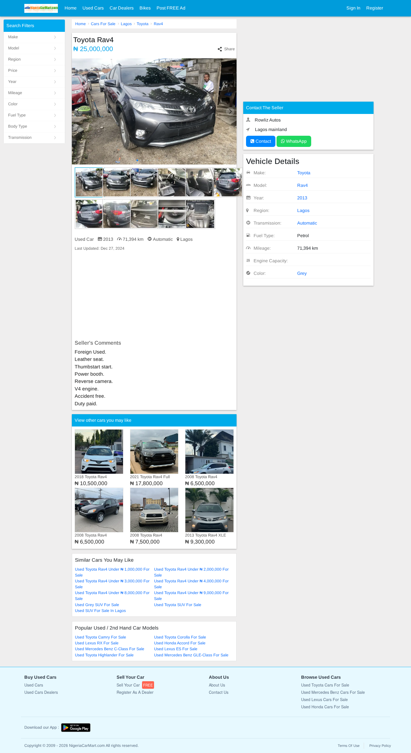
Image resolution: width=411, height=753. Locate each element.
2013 (302, 198)
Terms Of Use (349, 746)
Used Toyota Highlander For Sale (104, 655)
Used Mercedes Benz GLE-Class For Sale (191, 655)
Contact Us (218, 692)
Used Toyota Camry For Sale (100, 637)
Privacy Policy (380, 746)
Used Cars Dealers (41, 692)
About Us (217, 685)
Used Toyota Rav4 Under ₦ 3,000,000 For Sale (112, 584)
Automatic (307, 223)
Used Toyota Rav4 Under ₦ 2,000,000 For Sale (191, 572)
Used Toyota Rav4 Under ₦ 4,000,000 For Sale (191, 584)
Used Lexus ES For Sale (175, 649)
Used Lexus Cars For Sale (324, 699)
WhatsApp (296, 141)
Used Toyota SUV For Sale (177, 604)
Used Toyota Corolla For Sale (180, 637)
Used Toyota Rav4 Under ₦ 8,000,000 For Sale (112, 595)
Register (374, 8)
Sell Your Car (135, 685)
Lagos (126, 24)
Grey (302, 273)
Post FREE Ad (171, 8)
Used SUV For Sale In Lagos (100, 610)
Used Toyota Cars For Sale (325, 685)
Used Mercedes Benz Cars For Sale (333, 692)
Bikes (145, 8)
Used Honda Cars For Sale (325, 706)
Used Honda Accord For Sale (180, 643)
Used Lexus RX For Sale (97, 643)
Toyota (142, 24)
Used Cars (93, 8)
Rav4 (158, 24)
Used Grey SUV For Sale (97, 604)
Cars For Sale (103, 24)
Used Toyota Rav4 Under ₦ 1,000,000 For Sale (112, 572)
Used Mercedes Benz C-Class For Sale (109, 649)
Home (71, 8)
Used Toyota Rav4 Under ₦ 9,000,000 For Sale (191, 595)
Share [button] (229, 49)
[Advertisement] (154, 295)
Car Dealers (122, 8)
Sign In (353, 8)
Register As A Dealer (135, 692)
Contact (262, 141)
